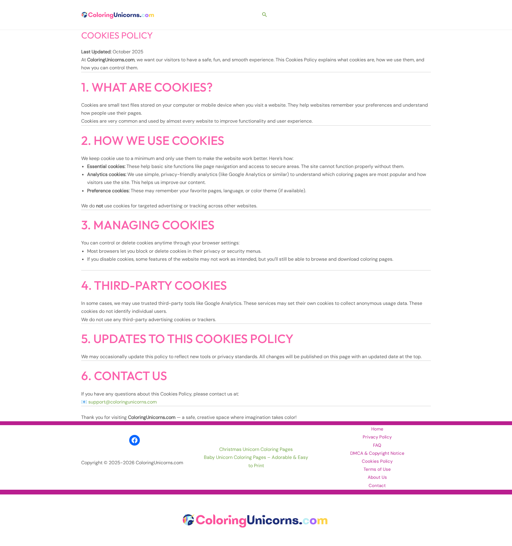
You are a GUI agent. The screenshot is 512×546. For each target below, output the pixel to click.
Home (377, 429)
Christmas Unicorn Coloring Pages (256, 449)
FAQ (377, 445)
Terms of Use (377, 469)
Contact (377, 486)
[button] (264, 15)
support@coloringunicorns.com (122, 402)
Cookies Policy (377, 461)
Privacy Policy (377, 437)
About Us (377, 477)
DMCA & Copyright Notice (377, 453)
